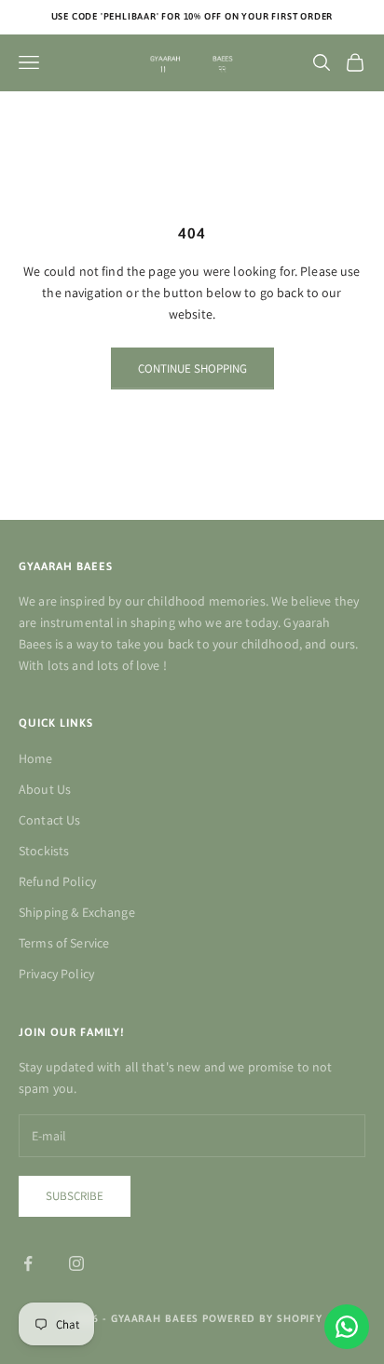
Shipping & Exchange (77, 912)
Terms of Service (64, 942)
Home (36, 758)
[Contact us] (346, 1326)
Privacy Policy (56, 973)
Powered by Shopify (262, 1318)
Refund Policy (57, 881)
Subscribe (74, 1196)
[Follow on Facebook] (28, 1263)
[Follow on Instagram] (76, 1263)
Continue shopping (192, 368)
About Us (45, 789)
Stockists (44, 850)
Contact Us (49, 820)
